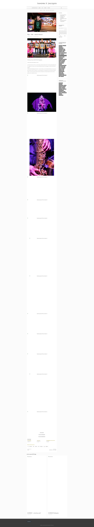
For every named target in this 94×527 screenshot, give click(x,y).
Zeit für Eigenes (29, 440)
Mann (59, 66)
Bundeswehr (60, 50)
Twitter (36, 446)
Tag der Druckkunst (64, 92)
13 (62, 31)
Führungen (63, 86)
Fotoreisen (60, 86)
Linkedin (47, 446)
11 (60, 31)
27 (62, 33)
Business (64, 50)
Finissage (65, 85)
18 (60, 32)
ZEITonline (62, 76)
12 (61, 31)
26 (61, 33)
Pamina (60, 92)
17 (59, 32)
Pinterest (41, 446)
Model (62, 66)
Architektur (60, 45)
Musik (30, 444)
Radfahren (60, 70)
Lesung (64, 91)
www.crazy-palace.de (42, 434)
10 (59, 31)
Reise (63, 70)
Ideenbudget (64, 59)
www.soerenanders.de (41, 436)
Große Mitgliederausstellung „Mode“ (50, 440)
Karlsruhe (63, 60)
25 (60, 33)
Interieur (60, 60)
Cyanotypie (60, 51)
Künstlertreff (60, 91)
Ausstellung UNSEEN (62, 20)
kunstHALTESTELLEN (61, 90)
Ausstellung (64, 45)
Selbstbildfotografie (61, 71)
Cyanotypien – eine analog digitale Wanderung (62, 17)
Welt (33, 444)
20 (62, 32)
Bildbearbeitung (61, 85)
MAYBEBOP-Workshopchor (53, 513)
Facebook (30, 446)
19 (61, 32)
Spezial (32, 444)
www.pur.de (42, 432)
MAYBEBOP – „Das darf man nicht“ (34, 513)
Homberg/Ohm (60, 59)
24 (59, 33)
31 (59, 34)
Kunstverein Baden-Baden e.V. (62, 65)
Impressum (29, 521)
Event (28, 444)
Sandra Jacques (36, 36)
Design (63, 51)
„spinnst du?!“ (38, 440)
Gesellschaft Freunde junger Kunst (62, 55)
